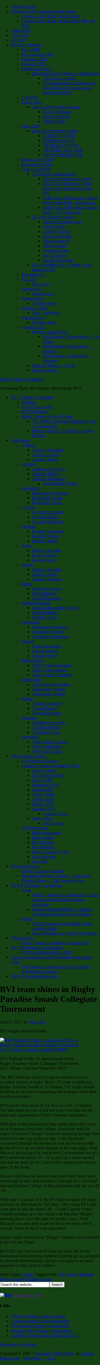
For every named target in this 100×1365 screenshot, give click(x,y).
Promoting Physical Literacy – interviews (56, 875)
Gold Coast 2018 (35, 169)
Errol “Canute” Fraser (50, 852)
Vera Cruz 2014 (34, 308)
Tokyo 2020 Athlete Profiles (55, 107)
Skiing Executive (46, 588)
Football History (45, 536)
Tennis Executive (46, 703)
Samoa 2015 (31, 289)
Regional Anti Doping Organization (41, 1330)
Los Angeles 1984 (47, 775)
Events (27, 919)
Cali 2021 (29, 97)
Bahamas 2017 (33, 274)
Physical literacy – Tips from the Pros (52, 880)
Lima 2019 (30, 126)
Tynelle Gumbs (56, 250)
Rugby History (44, 555)
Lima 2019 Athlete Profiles (54, 131)
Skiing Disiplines (46, 598)
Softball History (45, 612)
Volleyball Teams (46, 751)
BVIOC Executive (37, 407)
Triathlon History (46, 727)
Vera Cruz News (46, 312)
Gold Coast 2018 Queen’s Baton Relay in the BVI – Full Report (70, 200)
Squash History (45, 651)
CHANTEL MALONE (63, 150)
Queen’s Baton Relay (50, 332)
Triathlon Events (46, 732)
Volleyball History (47, 746)
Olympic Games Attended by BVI (50, 765)
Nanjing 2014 (33, 317)
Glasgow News (45, 370)
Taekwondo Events (48, 694)
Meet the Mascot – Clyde (53, 365)
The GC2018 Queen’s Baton (67, 179)
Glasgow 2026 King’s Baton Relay (51, 16)
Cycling (28, 507)
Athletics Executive (48, 469)
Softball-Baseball (35, 603)
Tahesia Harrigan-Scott (62, 222)
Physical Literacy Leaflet (42, 871)
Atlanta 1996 (43, 789)
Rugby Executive (46, 550)
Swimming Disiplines (50, 636)
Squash (27, 641)
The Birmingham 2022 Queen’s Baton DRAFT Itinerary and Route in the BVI (69, 88)
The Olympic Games (28, 756)
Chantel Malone (56, 116)
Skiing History (44, 593)
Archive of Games (26, 45)
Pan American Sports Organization (40, 1326)
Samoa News (43, 293)
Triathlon (29, 718)
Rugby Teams (43, 560)
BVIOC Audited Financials (34, 976)
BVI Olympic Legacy (39, 761)
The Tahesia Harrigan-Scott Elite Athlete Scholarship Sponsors (55, 969)
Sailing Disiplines (47, 579)
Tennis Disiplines (46, 713)
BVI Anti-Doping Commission (37, 947)
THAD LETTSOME (61, 145)
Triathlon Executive (48, 722)
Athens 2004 (43, 799)
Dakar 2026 (21, 30)
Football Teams (45, 541)
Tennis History (44, 708)
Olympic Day (22, 938)
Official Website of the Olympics (38, 1316)
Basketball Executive (49, 493)
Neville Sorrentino (58, 260)
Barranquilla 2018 (36, 164)
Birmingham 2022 (36, 68)
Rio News (40, 284)
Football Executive (48, 531)
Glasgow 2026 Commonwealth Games (43, 11)
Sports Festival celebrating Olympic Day (55, 942)
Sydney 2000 (43, 794)
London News (55, 813)
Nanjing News (44, 322)
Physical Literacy (25, 866)
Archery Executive (48, 450)
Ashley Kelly (54, 226)
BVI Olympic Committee (21, 379)
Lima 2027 (20, 35)
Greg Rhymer (43, 856)
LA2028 (18, 40)
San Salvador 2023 (37, 54)
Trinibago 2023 (34, 59)
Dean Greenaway (47, 832)
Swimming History (48, 631)
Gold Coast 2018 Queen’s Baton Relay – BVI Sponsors (70, 210)
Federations (20, 440)
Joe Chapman (54, 255)
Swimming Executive (50, 627)
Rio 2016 (29, 279)
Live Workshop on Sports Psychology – (65, 933)
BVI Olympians (34, 828)
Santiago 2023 (33, 64)
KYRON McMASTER (63, 155)
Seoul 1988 (41, 780)
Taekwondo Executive (51, 684)
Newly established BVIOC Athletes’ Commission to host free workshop (63, 911)
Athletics (28, 464)
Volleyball (29, 737)
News (26, 890)
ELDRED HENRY (59, 135)
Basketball (30, 488)
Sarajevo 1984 (44, 770)
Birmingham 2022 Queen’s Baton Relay (66, 73)
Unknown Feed (27, 1295)
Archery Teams (45, 459)
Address (28, 402)
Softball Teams (44, 617)
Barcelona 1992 (45, 785)
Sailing (27, 564)
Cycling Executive (47, 512)
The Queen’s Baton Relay (54, 174)
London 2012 (43, 809)
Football (28, 526)
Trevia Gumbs (55, 245)
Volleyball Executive (49, 742)
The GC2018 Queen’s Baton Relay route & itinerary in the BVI (67, 188)
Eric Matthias (43, 847)
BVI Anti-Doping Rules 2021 (46, 952)
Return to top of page (18, 1344)
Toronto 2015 (32, 298)
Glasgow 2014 (33, 327)
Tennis (27, 698)
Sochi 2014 (41, 818)
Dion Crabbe (43, 837)
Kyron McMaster (57, 112)
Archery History (45, 454)
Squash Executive (47, 646)
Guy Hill (39, 861)
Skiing (26, 584)
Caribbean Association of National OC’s (44, 1335)
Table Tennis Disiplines (51, 675)
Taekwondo (31, 679)
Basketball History (47, 497)
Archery (28, 445)
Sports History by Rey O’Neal (47, 416)
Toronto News (44, 303)
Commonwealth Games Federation (40, 1321)
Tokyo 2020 (31, 102)
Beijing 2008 (43, 804)
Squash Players (45, 655)
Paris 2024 (30, 49)
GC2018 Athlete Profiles (53, 217)
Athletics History (46, 474)
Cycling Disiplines (47, 521)
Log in (50, 1358)
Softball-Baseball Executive (55, 608)
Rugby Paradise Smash (32, 1279)
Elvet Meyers (43, 842)
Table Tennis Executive (51, 665)
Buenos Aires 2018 (37, 159)
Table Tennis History (49, 670)
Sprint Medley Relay (60, 483)
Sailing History (44, 574)
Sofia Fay (37, 1022)
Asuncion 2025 (24, 6)
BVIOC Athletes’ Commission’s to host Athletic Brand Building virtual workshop (65, 900)
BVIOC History (35, 411)
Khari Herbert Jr (56, 241)
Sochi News (53, 823)
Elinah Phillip (54, 121)
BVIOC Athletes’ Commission (36, 885)
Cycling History (45, 517)
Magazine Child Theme (54, 1353)
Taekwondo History (49, 689)
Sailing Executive (47, 569)
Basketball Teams (47, 502)
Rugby (27, 545)
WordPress (32, 1358)
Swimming (30, 622)
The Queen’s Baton (59, 78)
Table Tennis (32, 660)
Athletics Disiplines (48, 478)
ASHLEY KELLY (59, 140)
